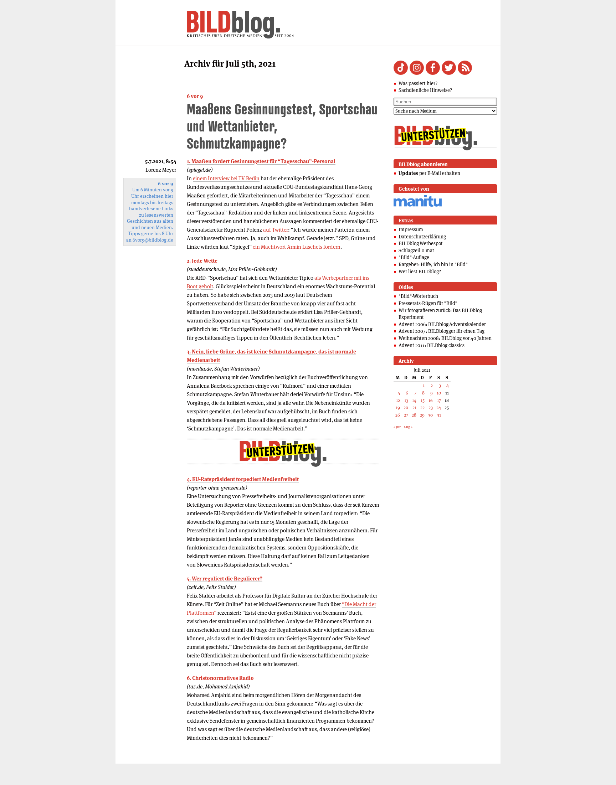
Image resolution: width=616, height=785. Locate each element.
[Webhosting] (418, 205)
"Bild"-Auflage (414, 257)
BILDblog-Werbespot (421, 243)
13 (406, 400)
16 (430, 400)
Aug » (408, 427)
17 (439, 400)
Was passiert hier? (418, 83)
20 (406, 407)
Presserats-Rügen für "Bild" (428, 303)
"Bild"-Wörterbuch (418, 296)
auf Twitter (275, 229)
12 (398, 400)
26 (397, 415)
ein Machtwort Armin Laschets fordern (296, 246)
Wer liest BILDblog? (420, 271)
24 (438, 407)
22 (422, 407)
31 (439, 415)
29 (422, 415)
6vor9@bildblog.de (153, 240)
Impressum (411, 229)
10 (439, 393)
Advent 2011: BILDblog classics (431, 345)
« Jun (397, 427)
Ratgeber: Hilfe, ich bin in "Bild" (433, 264)
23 (430, 407)
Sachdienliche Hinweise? (425, 90)
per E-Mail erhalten (429, 173)
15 (423, 400)
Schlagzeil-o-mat (416, 250)
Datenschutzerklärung (422, 236)
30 (430, 415)
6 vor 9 (195, 96)
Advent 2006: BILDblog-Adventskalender (442, 324)
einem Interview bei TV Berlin (226, 178)
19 (398, 407)
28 (414, 415)
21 (414, 407)
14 (414, 400)
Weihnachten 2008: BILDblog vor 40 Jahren (445, 338)
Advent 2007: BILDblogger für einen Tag (441, 331)
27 (406, 415)
